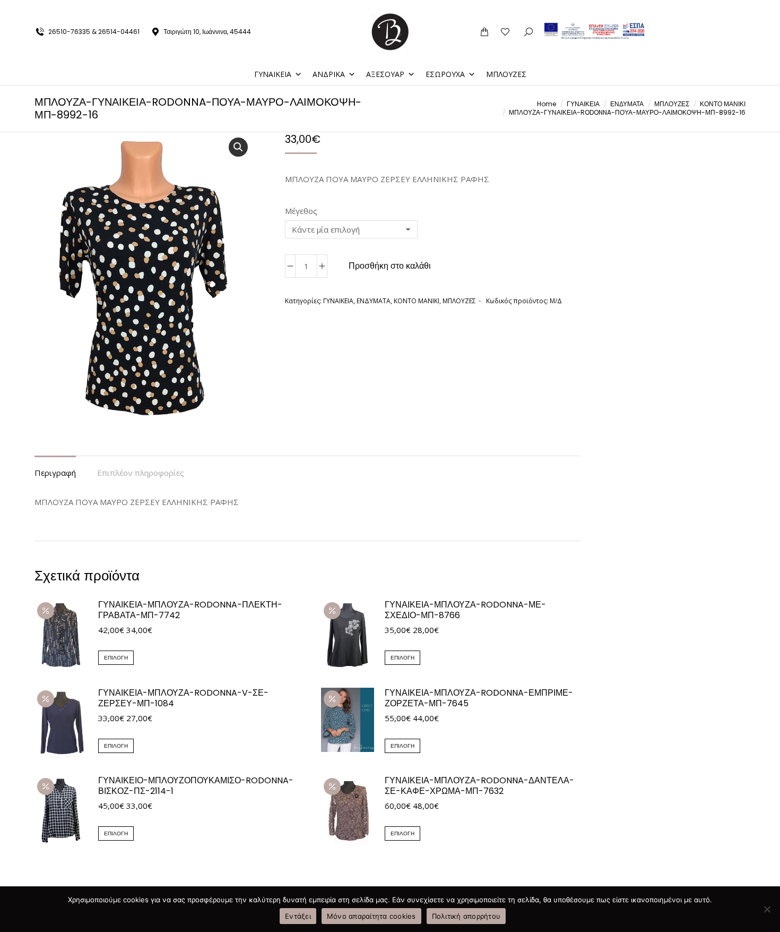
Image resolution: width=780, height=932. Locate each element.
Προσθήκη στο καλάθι (390, 266)
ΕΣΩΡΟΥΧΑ (445, 74)
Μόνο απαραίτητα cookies (371, 916)
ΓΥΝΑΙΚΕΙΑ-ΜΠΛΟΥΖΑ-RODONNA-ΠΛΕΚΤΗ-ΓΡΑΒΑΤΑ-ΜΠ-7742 (190, 610)
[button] (622, 8)
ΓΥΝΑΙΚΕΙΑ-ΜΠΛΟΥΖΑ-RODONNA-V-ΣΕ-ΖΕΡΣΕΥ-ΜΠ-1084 (183, 698)
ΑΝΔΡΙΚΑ (329, 74)
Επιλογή (116, 658)
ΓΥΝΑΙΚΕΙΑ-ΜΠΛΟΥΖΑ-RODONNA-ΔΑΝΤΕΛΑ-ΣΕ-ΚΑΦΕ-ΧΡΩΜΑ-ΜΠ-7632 (479, 786)
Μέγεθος (301, 211)
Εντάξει (298, 916)
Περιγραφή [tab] (55, 472)
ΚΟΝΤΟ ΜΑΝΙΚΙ (416, 300)
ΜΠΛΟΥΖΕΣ (506, 74)
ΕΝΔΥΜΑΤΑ (374, 300)
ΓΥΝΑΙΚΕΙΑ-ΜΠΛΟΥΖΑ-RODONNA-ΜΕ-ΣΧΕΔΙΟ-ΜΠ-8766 (465, 610)
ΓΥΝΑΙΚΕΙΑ (272, 74)
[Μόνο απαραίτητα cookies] (766, 909)
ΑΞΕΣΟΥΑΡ (385, 74)
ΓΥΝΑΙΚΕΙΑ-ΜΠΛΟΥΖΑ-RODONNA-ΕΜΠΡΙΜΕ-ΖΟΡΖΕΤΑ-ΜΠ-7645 (479, 698)
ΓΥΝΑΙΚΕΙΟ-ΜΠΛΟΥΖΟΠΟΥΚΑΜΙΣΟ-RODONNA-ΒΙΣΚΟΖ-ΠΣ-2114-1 (195, 786)
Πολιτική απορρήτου (466, 916)
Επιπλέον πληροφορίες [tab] (140, 472)
